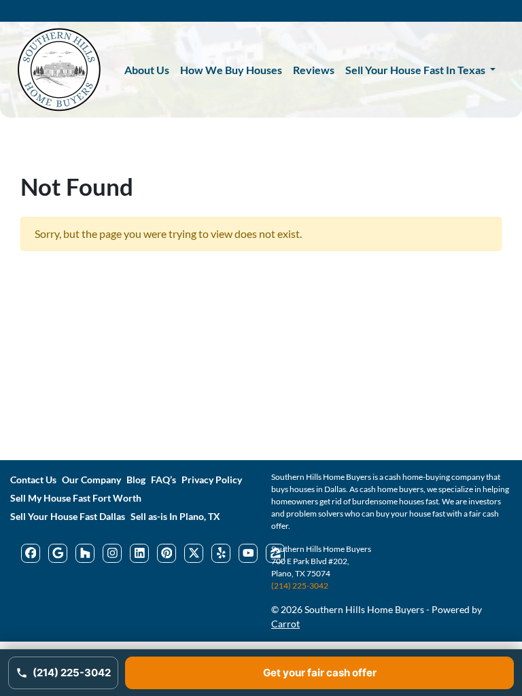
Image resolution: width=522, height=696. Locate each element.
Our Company (91, 479)
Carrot (285, 624)
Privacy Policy (211, 479)
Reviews (313, 69)
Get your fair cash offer (320, 672)
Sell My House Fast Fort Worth (75, 498)
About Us (146, 69)
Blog (135, 479)
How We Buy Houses (231, 69)
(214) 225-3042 (299, 585)
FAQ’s (163, 479)
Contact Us (33, 479)
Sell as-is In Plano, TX (175, 516)
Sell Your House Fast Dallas (67, 516)
